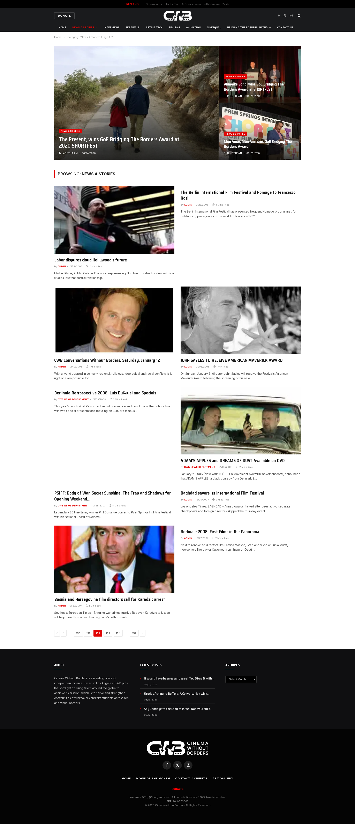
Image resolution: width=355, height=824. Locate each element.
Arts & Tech (154, 27)
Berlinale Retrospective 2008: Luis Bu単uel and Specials (105, 393)
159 (134, 633)
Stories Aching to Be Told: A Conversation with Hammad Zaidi (187, 4)
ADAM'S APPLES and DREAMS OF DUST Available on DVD (233, 461)
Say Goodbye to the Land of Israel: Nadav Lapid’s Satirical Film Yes (177, 709)
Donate (64, 15)
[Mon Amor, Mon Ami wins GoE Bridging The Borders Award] (260, 131)
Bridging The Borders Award (247, 27)
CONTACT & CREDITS (191, 778)
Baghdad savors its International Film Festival (222, 493)
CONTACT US (285, 27)
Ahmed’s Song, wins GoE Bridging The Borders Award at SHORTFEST (254, 87)
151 (88, 633)
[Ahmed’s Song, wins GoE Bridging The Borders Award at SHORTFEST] (260, 74)
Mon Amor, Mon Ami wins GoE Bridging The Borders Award (258, 144)
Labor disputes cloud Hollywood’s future (90, 260)
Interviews (112, 27)
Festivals (132, 27)
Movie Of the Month (153, 778)
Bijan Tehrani (68, 153)
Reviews (174, 27)
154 (118, 633)
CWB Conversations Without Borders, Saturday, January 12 (107, 360)
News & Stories (83, 27)
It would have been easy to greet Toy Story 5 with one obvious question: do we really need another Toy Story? (179, 678)
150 (78, 633)
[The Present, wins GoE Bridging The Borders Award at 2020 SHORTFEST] (136, 103)
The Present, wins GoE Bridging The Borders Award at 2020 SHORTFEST (119, 142)
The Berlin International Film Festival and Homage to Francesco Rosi (238, 195)
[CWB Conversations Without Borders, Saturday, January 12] (114, 320)
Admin (62, 266)
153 (108, 633)
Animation (193, 27)
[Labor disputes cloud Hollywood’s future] (114, 220)
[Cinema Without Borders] (177, 15)
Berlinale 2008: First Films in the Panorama (220, 532)
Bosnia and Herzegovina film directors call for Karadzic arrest (109, 599)
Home (62, 27)
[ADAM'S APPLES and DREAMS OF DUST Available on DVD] (241, 420)
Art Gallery (223, 778)
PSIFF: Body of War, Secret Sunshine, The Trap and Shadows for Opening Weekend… (112, 496)
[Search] (299, 15)
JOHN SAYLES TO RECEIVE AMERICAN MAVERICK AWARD (232, 360)
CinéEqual (214, 27)
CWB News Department (73, 399)
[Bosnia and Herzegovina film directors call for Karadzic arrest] (114, 559)
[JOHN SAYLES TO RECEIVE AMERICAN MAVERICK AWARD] (241, 320)
